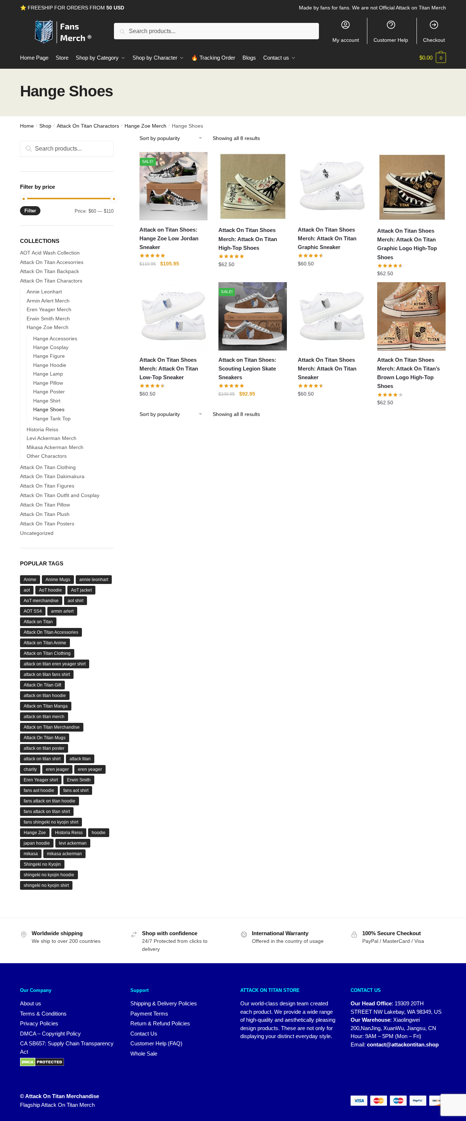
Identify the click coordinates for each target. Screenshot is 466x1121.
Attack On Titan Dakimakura (52, 476)
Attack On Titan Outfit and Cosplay (59, 495)
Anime (30, 579)
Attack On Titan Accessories (51, 632)
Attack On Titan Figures (47, 486)
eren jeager (57, 769)
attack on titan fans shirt (47, 674)
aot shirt (75, 600)
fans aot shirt (75, 790)
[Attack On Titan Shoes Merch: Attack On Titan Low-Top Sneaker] (173, 316)
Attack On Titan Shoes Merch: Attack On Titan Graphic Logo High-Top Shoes (407, 244)
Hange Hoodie (49, 365)
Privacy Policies (39, 1023)
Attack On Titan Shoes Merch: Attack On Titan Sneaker (327, 369)
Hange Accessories (55, 338)
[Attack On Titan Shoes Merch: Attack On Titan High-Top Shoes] (252, 186)
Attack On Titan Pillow (45, 505)
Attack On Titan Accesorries (51, 262)
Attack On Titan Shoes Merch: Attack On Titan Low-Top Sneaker (168, 369)
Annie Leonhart (44, 292)
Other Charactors (47, 456)
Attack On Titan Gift (42, 685)
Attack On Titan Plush (45, 514)
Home (27, 126)
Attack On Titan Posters (47, 524)
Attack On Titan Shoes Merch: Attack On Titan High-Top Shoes (247, 239)
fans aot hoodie (39, 790)
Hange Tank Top (52, 418)
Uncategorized (37, 533)
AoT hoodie (50, 590)
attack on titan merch (44, 716)
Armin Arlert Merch (48, 301)
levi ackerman (73, 843)
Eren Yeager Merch (49, 309)
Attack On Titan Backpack (49, 271)
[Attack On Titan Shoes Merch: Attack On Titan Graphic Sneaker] (332, 186)
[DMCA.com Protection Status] (68, 1062)
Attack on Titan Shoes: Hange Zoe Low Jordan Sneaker (168, 239)
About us (30, 1003)
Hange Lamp (48, 374)
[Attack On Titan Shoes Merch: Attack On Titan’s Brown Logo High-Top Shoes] (411, 316)
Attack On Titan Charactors (88, 126)
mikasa (31, 853)
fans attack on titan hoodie (49, 801)
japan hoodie (37, 843)
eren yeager (90, 769)
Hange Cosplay (50, 347)
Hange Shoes (48, 409)
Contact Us (143, 1033)
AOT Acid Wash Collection (50, 253)
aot (27, 590)
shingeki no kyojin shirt (46, 885)
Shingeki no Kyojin (42, 864)
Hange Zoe (35, 832)
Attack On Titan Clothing (48, 467)
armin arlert (62, 611)
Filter (30, 210)
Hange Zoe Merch (145, 126)
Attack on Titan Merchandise (52, 727)
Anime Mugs (58, 579)
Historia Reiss (42, 429)
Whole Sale (143, 1053)
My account (345, 40)
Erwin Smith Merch (48, 318)
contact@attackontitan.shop (403, 1044)
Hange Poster (49, 392)
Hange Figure (49, 356)
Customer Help (391, 40)
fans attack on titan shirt (47, 811)
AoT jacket (81, 590)
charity (30, 769)
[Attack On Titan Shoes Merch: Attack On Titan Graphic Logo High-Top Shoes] (411, 186)
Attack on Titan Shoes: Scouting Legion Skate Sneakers (247, 369)
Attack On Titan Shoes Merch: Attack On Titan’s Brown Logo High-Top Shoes (408, 373)
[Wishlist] (196, 164)
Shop (45, 126)
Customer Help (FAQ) (156, 1043)
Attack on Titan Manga (46, 706)
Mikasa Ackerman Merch (55, 447)
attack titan (80, 758)
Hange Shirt (46, 401)
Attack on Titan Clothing (47, 653)
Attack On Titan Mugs (45, 737)
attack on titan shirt (42, 758)
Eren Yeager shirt (41, 779)
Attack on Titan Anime (45, 642)
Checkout (434, 40)
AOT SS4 (33, 611)
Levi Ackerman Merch (51, 438)
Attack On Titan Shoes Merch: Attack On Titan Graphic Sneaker (327, 239)
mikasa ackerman (64, 853)
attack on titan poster (44, 748)
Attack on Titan (38, 621)
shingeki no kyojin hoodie (49, 874)
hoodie (99, 832)
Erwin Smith (79, 779)
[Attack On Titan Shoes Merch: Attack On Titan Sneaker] (332, 316)
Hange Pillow (48, 383)
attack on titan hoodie (45, 695)
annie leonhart (93, 579)
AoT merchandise (41, 600)
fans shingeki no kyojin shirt (51, 822)
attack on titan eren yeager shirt (55, 663)
